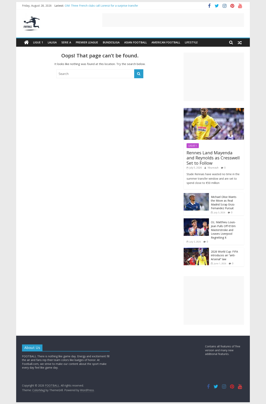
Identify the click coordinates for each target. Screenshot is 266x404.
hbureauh (213, 167)
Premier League (87, 42)
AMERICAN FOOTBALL (165, 42)
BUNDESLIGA (111, 42)
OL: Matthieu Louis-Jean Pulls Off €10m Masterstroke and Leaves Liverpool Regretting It (223, 229)
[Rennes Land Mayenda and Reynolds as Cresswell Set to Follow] (214, 110)
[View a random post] (239, 42)
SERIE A (66, 42)
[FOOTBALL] (26, 42)
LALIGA (52, 42)
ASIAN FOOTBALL (135, 42)
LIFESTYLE (191, 42)
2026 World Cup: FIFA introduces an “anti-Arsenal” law (224, 255)
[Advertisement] (173, 20)
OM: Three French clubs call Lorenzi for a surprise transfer (101, 7)
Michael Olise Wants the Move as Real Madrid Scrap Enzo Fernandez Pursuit (223, 202)
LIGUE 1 (38, 42)
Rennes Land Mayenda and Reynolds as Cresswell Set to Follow (213, 158)
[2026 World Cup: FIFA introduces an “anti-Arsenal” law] (196, 250)
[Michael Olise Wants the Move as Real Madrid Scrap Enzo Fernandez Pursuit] (196, 195)
